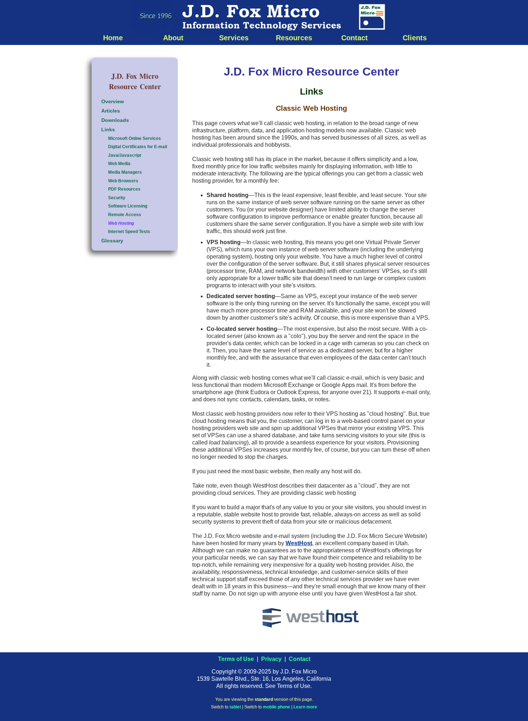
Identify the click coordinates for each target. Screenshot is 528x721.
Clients (415, 38)
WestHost (299, 543)
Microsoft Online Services (134, 138)
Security (116, 197)
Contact (354, 38)
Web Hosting (121, 223)
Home (113, 38)
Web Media (119, 163)
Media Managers (125, 172)
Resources (294, 38)
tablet (235, 706)
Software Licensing (127, 206)
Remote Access (124, 214)
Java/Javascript (124, 155)
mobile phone (276, 706)
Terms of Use (236, 659)
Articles (110, 111)
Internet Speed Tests (129, 231)
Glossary (112, 240)
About (173, 38)
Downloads (115, 120)
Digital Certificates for (137, 146)
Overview (112, 101)
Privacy (271, 659)
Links (108, 129)
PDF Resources (124, 189)
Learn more (305, 706)
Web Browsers (123, 180)
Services (234, 38)
